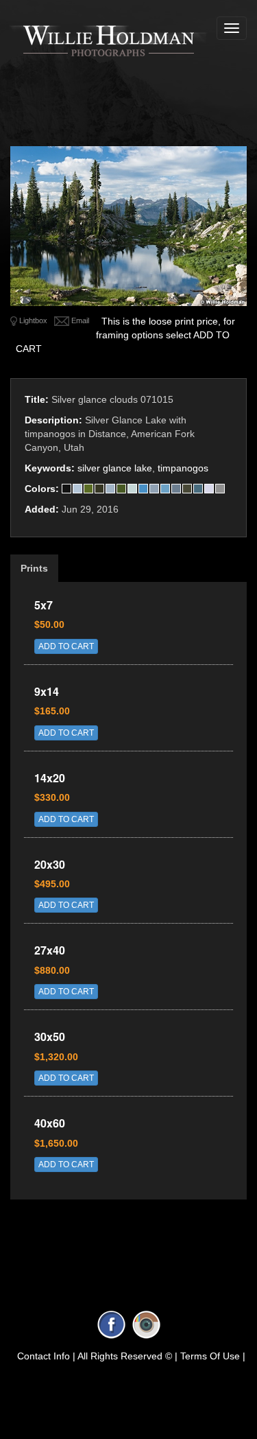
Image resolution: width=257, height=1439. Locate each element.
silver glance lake (114, 468)
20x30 (49, 864)
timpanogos (183, 468)
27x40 (49, 950)
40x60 (49, 1123)
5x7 (43, 605)
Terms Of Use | (212, 1355)
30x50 (49, 1036)
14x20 (49, 778)
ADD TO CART (66, 646)
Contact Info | (46, 1355)
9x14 (46, 691)
